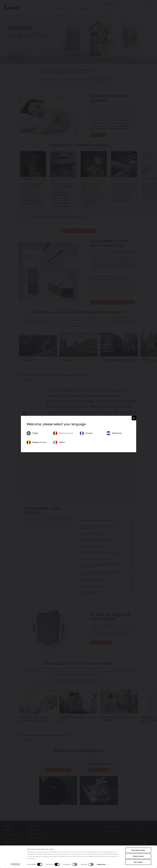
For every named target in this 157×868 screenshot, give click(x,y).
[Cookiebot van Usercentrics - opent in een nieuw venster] (15, 864)
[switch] (57, 864)
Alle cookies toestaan (138, 850)
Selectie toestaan (138, 856)
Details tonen (101, 864)
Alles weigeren (138, 862)
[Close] (134, 418)
